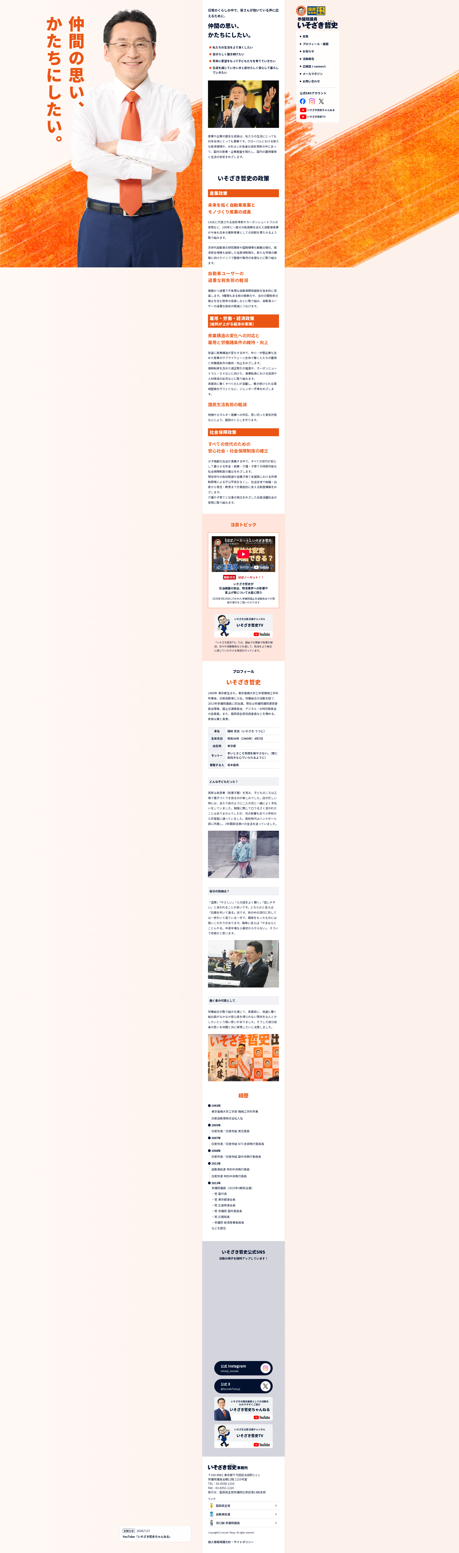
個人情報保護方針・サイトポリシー (231, 1542)
